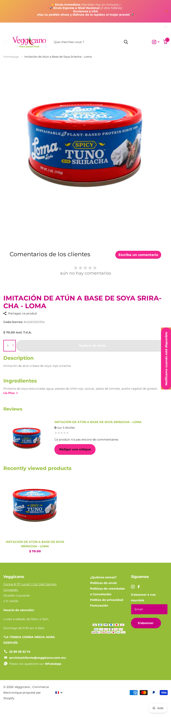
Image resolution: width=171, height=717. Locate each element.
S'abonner (146, 623)
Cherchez (126, 42)
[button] (14, 342)
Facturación (99, 605)
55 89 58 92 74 (19, 652)
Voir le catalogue (5, 42)
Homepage (11, 56)
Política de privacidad (106, 600)
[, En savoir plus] (156, 42)
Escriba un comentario (138, 255)
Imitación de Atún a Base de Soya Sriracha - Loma (35, 544)
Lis (9, 393)
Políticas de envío (103, 583)
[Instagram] (133, 587)
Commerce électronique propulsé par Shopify (26, 692)
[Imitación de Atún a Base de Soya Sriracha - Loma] (35, 505)
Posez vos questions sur (35, 664)
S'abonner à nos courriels (143, 597)
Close (166, 11)
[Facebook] (139, 586)
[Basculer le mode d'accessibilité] (166, 27)
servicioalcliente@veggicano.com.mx (37, 658)
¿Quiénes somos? (103, 577)
